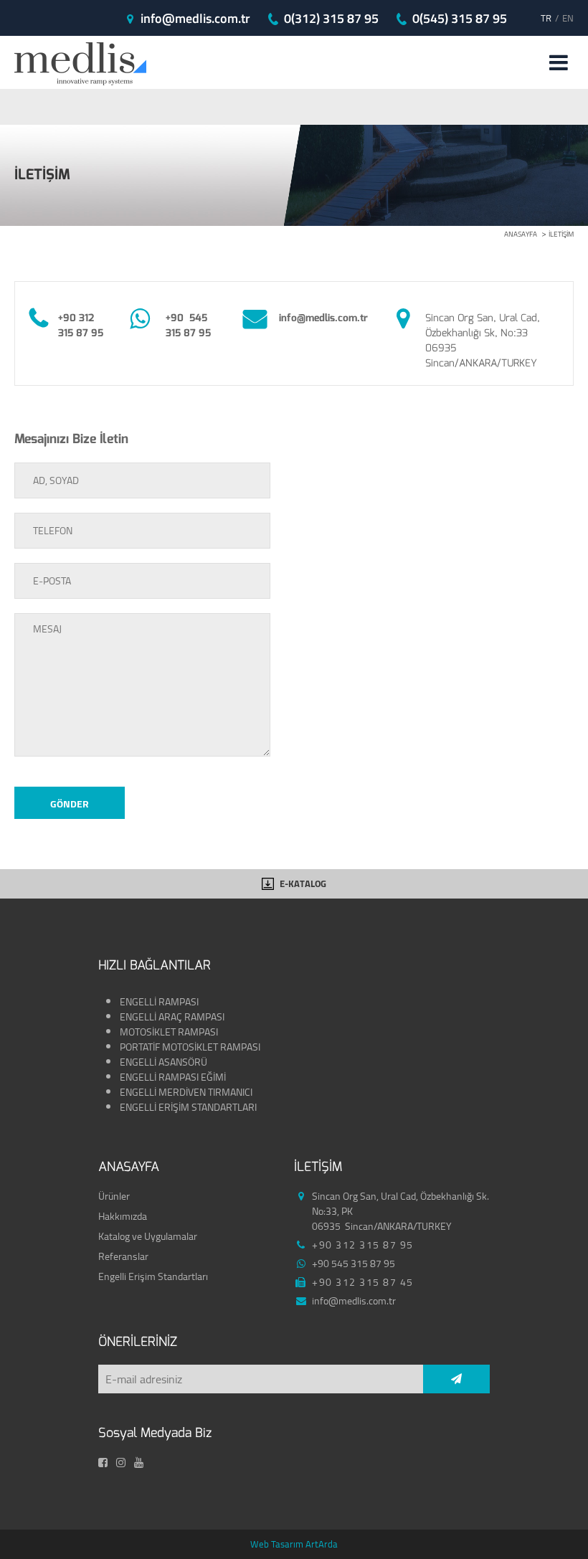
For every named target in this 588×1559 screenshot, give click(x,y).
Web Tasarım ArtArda (294, 1544)
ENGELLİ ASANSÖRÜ (163, 1062)
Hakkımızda (122, 1216)
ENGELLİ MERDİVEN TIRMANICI (186, 1092)
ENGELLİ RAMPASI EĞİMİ (174, 1077)
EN (568, 18)
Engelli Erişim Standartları (153, 1276)
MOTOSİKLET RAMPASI (170, 1032)
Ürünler (114, 1196)
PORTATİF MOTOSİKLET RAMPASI (191, 1047)
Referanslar (123, 1256)
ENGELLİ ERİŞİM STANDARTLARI (188, 1107)
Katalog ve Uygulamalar (147, 1236)
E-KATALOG (303, 883)
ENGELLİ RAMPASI (159, 1001)
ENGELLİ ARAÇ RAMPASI (172, 1017)
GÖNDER (69, 804)
